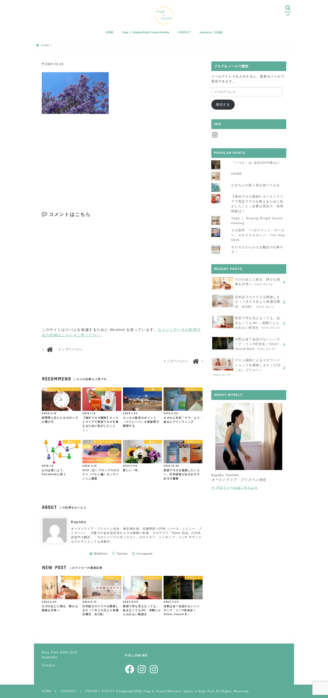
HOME (110, 32)
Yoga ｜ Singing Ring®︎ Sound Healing (145, 32)
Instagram (145, 553)
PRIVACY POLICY (100, 691)
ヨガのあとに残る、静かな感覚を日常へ (257, 282)
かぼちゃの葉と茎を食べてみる (255, 185)
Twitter (122, 553)
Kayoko (78, 522)
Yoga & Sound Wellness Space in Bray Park (179, 691)
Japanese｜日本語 (210, 32)
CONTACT (184, 32)
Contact (48, 665)
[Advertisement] (81, 157)
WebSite (100, 553)
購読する (223, 104)
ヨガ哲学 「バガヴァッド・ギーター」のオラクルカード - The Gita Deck (258, 235)
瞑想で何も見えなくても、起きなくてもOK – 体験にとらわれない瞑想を (257, 322)
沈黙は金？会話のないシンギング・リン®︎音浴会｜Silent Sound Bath (257, 344)
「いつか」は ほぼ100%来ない (255, 162)
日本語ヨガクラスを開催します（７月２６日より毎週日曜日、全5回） (257, 301)
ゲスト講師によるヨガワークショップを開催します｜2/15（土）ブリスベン (247, 367)
